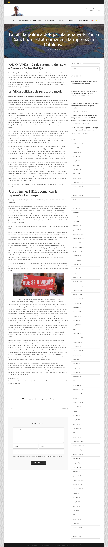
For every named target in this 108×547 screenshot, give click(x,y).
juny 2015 (75, 497)
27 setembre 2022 (76, 87)
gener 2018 (76, 385)
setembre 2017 (77, 402)
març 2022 (76, 169)
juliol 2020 (76, 256)
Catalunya (62, 20)
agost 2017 (76, 407)
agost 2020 (76, 251)
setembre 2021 (77, 195)
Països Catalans (83, 20)
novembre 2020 (77, 238)
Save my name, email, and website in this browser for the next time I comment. (39, 456)
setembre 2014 (77, 536)
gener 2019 (76, 333)
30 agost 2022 (76, 133)
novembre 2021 (77, 186)
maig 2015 (76, 502)
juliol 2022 (76, 152)
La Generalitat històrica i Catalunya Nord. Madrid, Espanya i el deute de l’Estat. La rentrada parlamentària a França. (84, 93)
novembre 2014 (77, 527)
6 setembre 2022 (76, 123)
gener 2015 (76, 519)
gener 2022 (76, 178)
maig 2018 (76, 368)
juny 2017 (75, 415)
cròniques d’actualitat (54, 49)
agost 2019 (76, 303)
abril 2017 (75, 424)
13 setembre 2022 (76, 111)
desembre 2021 (77, 182)
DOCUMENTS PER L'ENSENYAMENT (79, 2)
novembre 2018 (77, 342)
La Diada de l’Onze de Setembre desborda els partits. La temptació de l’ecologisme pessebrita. (85, 105)
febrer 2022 (76, 174)
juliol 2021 (76, 204)
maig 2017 (76, 420)
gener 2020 (76, 281)
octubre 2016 (77, 450)
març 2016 (76, 467)
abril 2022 (76, 165)
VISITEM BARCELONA (94, 2)
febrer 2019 (76, 329)
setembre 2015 (77, 489)
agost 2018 (76, 355)
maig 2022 (76, 161)
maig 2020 (76, 264)
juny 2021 (75, 208)
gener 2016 (76, 476)
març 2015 (76, 510)
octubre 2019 (77, 294)
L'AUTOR (69, 2)
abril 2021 (75, 217)
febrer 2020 (76, 277)
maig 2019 (76, 316)
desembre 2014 (77, 523)
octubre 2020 (77, 243)
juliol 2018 (76, 359)
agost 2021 (76, 199)
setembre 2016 (77, 454)
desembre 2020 (77, 234)
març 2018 (76, 376)
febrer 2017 (76, 433)
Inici (14, 20)
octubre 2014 (77, 532)
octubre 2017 (76, 398)
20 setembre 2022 (76, 99)
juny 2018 (75, 363)
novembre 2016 (77, 445)
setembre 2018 (77, 350)
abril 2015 (75, 506)
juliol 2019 (76, 307)
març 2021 (76, 221)
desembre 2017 (77, 389)
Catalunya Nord (49, 20)
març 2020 (76, 273)
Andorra (71, 20)
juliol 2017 (76, 411)
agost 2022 (76, 148)
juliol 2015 (76, 493)
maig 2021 (76, 212)
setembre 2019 (77, 299)
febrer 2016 (76, 471)
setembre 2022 (77, 143)
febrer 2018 (76, 381)
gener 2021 (76, 230)
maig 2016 (76, 463)
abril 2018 (75, 372)
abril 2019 (75, 320)
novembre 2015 (77, 480)
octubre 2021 (76, 191)
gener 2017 (76, 437)
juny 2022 (76, 156)
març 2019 (76, 325)
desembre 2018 (77, 338)
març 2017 (76, 428)
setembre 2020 (77, 247)
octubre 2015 (76, 484)
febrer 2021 (76, 225)
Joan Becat (86, 87)
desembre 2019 (77, 286)
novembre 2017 (77, 394)
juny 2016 (76, 458)
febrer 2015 (76, 515)
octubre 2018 (77, 346)
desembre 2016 (77, 441)
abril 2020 (76, 268)
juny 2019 (75, 312)
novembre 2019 (77, 290)
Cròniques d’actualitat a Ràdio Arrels (30, 20)
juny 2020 (76, 260)
